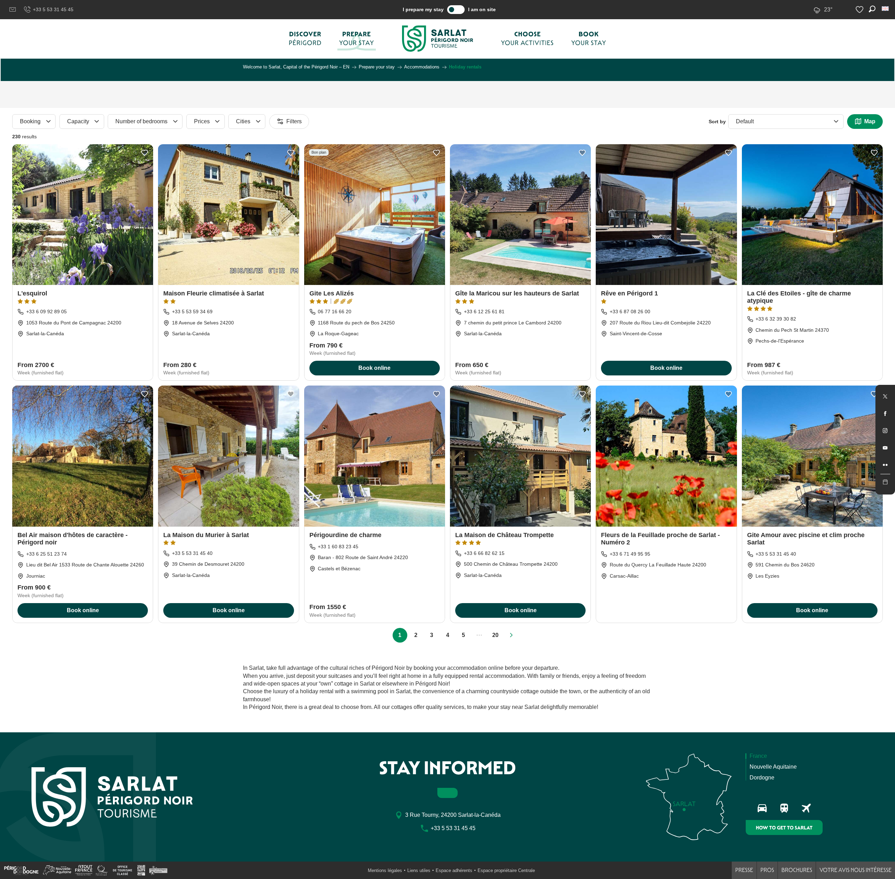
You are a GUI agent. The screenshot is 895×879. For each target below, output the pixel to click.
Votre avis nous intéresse (855, 870)
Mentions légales (385, 870)
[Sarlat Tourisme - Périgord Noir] (438, 38)
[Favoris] (860, 9)
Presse (744, 870)
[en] (885, 8)
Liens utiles (418, 870)
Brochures (796, 870)
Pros (767, 870)
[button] (885, 8)
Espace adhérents (454, 870)
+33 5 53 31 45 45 (53, 9)
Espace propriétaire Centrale (506, 870)
